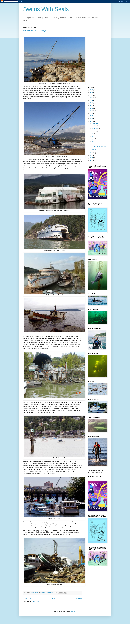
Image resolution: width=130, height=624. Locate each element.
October (94, 126)
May (93, 136)
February (94, 144)
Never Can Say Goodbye (34, 31)
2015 (91, 118)
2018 (91, 110)
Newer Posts (27, 598)
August (94, 131)
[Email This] (59, 593)
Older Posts (78, 598)
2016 (91, 116)
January (94, 149)
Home (53, 598)
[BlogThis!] (61, 593)
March (94, 141)
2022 (91, 100)
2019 (91, 108)
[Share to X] (63, 593)
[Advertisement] (97, 55)
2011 (91, 158)
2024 (91, 95)
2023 (91, 97)
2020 (91, 105)
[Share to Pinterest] (66, 593)
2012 (91, 155)
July (93, 133)
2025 (91, 92)
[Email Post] (55, 592)
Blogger (73, 611)
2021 (91, 103)
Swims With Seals (46, 9)
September (95, 128)
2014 (91, 121)
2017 (91, 113)
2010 (91, 160)
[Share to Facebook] (65, 593)
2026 (91, 90)
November (95, 123)
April (93, 139)
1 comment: (49, 592)
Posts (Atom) (35, 601)
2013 (91, 153)
